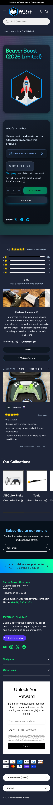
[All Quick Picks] (13, 481)
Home (5, 31)
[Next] (46, 411)
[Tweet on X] (16, 220)
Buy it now (26, 200)
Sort (21, 368)
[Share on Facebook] (22, 220)
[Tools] (37, 481)
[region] (26, 298)
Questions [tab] (28, 342)
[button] (26, 153)
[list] (26, 89)
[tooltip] (36, 312)
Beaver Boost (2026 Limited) (22, 31)
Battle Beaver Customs (19, 798)
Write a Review (28, 358)
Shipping (11, 173)
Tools (36, 495)
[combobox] (26, 21)
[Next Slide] (47, 298)
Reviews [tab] (10, 342)
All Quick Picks (13, 495)
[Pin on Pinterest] (28, 220)
